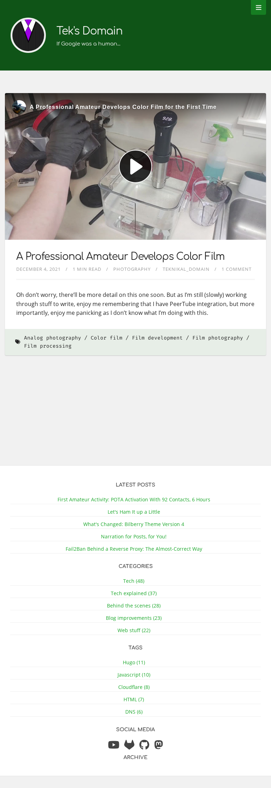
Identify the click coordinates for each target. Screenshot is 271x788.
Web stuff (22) (134, 630)
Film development (157, 338)
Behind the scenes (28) (134, 605)
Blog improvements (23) (134, 618)
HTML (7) (134, 699)
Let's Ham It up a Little (134, 511)
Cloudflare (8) (134, 687)
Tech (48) (133, 581)
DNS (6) (134, 711)
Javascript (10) (134, 674)
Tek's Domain (89, 31)
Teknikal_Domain (186, 269)
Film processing (48, 346)
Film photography (217, 338)
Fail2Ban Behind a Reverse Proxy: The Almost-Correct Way (134, 548)
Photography (132, 269)
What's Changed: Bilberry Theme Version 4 (133, 524)
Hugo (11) (134, 662)
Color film (106, 338)
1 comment (237, 269)
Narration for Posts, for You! (134, 536)
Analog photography (52, 338)
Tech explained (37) (134, 593)
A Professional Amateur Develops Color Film (120, 256)
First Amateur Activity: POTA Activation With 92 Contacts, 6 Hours (134, 499)
